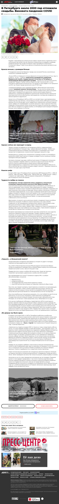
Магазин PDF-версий (34, 472)
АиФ (43, 53)
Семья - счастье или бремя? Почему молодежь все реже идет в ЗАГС (32, 134)
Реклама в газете (14, 477)
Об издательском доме (16, 472)
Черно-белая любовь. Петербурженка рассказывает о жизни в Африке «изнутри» (45, 432)
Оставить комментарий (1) (47, 406)
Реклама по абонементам (26, 475)
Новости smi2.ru (6, 467)
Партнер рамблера (23, 498)
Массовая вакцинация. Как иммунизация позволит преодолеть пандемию (17, 428)
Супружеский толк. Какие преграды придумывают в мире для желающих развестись (33, 392)
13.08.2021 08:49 (4, 5)
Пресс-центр (26, 472)
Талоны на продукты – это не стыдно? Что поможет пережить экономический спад (17, 432)
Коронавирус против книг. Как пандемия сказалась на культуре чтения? (45, 428)
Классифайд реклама (49, 475)
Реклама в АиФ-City (38, 475)
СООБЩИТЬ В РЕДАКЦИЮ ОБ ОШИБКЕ (38, 477)
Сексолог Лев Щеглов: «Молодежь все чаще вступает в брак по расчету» (31, 248)
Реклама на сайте (15, 475)
